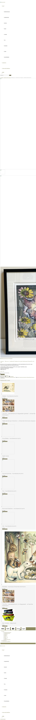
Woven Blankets (7, 639)
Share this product (4, 375)
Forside (1, 77)
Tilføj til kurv (2, 374)
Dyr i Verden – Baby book (9, 623)
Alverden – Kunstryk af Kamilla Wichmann (14, 586)
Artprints (6, 377)
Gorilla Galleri (2, 719)
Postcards (5, 45)
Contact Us (4, 62)
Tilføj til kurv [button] (4, 399)
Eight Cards (5, 456)
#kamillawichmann (30, 377)
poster (5, 51)
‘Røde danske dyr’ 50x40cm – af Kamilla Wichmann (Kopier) (18, 421)
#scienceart (2, 378)
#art (18, 377)
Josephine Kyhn (6, 17)
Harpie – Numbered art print (10, 396)
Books (5, 28)
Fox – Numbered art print (9, 491)
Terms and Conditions (6, 68)
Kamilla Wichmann (7, 11)
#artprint (25, 377)
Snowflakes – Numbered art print (11, 438)
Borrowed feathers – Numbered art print (13, 508)
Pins (5, 636)
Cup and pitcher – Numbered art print (12, 473)
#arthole (21, 377)
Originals (5, 34)
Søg (10, 75)
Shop (3, 631)
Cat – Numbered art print (9, 526)
